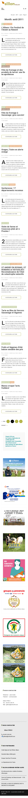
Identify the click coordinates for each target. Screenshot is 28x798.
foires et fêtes (8, 24)
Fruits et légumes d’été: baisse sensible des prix (12, 348)
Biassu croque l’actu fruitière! (10, 387)
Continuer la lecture (11, 55)
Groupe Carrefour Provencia (8, 758)
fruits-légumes (6, 343)
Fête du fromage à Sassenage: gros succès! (12, 114)
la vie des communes (16, 264)
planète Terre (5, 146)
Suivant (3, 425)
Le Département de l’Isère (8, 762)
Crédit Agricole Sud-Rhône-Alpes (10, 750)
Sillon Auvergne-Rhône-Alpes (13, 767)
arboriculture (6, 382)
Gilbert (6, 35)
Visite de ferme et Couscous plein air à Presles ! (10, 229)
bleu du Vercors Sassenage (13, 64)
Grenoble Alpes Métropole (8, 754)
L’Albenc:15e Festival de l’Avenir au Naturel (12, 28)
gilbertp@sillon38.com (9, 736)
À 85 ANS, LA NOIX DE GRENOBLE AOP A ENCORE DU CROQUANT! (12, 784)
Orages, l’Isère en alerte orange (12, 150)
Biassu (3, 64)
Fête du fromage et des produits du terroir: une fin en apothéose (13, 72)
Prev (4, 421)
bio (2, 24)
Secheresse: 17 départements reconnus (12, 189)
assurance (12, 184)
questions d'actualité (16, 146)
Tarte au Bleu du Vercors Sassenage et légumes (12, 311)
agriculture (5, 184)
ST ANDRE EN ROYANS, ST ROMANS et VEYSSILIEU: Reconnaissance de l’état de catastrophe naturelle (13, 271)
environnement (6, 264)
